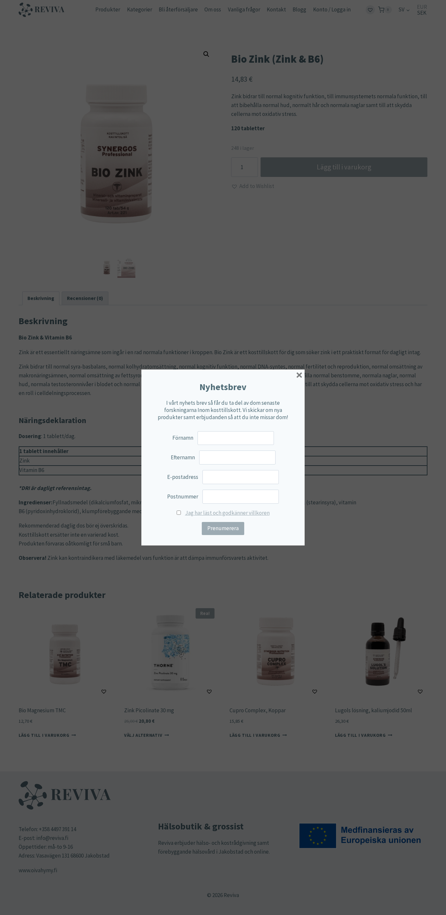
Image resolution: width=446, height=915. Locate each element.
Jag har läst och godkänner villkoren (227, 512)
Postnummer (182, 496)
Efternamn (183, 457)
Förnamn (182, 437)
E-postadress (182, 477)
